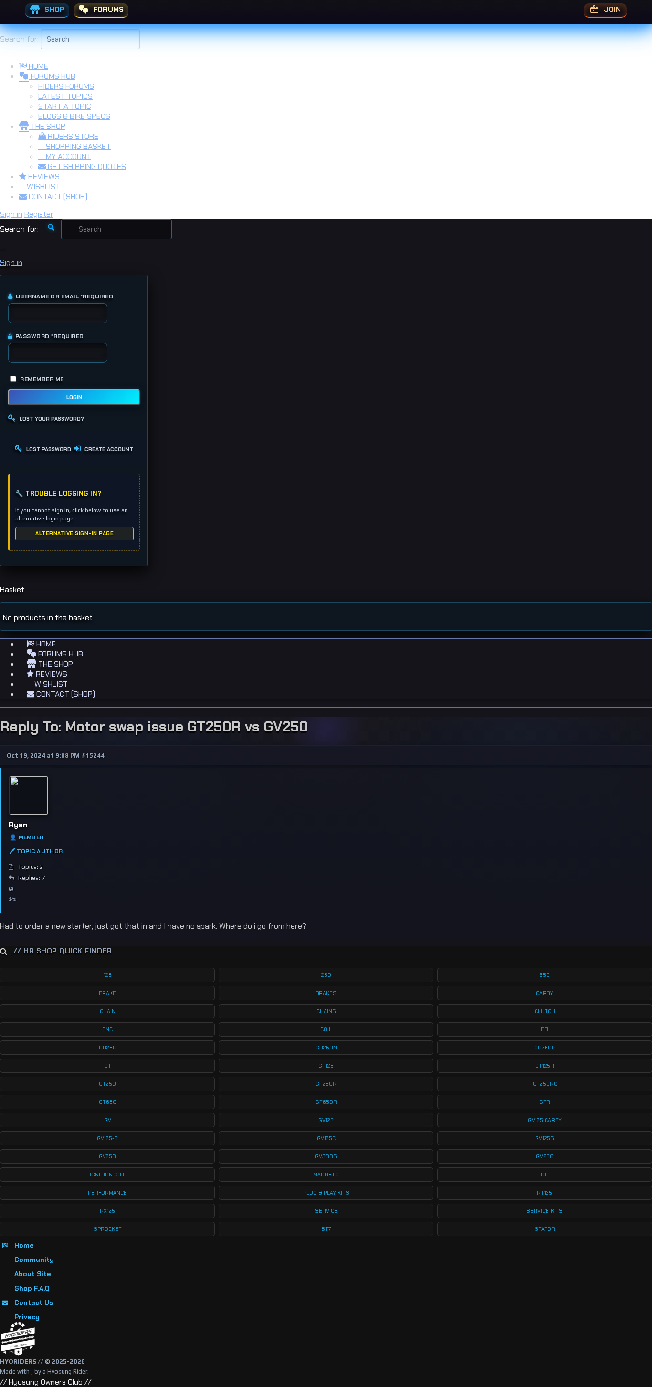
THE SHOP (47, 126)
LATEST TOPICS (65, 96)
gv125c (326, 1138)
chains (326, 1011)
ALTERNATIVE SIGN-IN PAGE (74, 533)
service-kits (544, 1210)
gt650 (107, 1102)
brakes (326, 993)
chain (108, 1011)
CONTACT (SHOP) (57, 196)
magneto (326, 1174)
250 (326, 975)
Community (34, 1259)
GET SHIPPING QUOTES (86, 166)
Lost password (48, 449)
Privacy (27, 1317)
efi (544, 1029)
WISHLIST (42, 186)
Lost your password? (52, 418)
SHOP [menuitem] (53, 9)
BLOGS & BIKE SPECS (74, 116)
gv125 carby (545, 1120)
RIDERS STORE (72, 136)
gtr (544, 1102)
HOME (37, 66)
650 (544, 975)
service (326, 1210)
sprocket (108, 1229)
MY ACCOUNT (67, 156)
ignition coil (108, 1174)
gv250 (107, 1156)
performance (107, 1192)
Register (38, 214)
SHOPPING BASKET (77, 146)
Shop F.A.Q (32, 1288)
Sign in (11, 214)
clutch (545, 1011)
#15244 (93, 755)
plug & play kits (326, 1192)
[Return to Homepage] (18, 1339)
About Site (32, 1274)
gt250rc (545, 1083)
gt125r (544, 1065)
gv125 (326, 1120)
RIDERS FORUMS (66, 86)
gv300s (326, 1156)
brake (107, 993)
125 (108, 975)
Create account (108, 449)
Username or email (64, 296)
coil (326, 1029)
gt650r (326, 1102)
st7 (326, 1229)
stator (545, 1229)
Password (49, 336)
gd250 (107, 1047)
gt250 (107, 1083)
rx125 (107, 1210)
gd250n (326, 1047)
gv (107, 1120)
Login (74, 397)
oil (545, 1174)
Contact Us (33, 1302)
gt (107, 1065)
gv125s (544, 1138)
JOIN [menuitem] (611, 9)
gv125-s (107, 1138)
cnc (107, 1029)
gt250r (326, 1083)
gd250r (545, 1047)
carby (544, 993)
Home (23, 1245)
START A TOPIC (64, 106)
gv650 (545, 1156)
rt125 (544, 1192)
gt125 (326, 1065)
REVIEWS (43, 176)
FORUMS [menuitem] (107, 9)
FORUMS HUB (52, 76)
